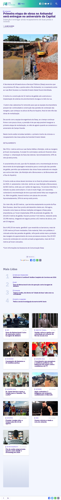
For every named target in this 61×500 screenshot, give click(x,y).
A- (3, 498)
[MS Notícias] (9, 4)
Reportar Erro (31, 256)
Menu (23, 4)
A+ (8, 498)
